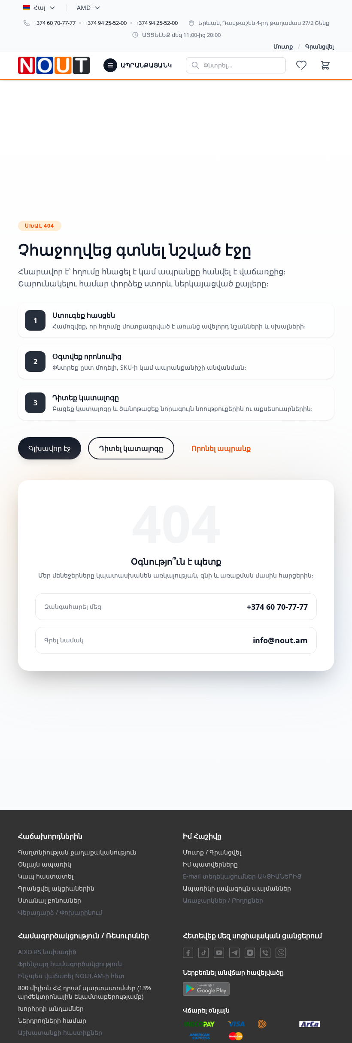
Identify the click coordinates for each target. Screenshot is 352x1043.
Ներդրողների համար (52, 1020)
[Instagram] (250, 953)
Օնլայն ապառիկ (44, 864)
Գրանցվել (319, 46)
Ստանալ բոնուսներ (49, 900)
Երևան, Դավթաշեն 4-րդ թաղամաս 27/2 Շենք (263, 23)
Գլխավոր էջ (49, 448)
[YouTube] (219, 953)
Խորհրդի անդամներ (51, 1008)
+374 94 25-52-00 (106, 23)
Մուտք (283, 46)
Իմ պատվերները (210, 864)
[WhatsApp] (281, 953)
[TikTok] (203, 953)
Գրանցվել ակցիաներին (56, 888)
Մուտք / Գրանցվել (212, 852)
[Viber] (265, 953)
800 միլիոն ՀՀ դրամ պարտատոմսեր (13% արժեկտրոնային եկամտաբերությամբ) (84, 992)
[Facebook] (188, 953)
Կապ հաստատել (45, 876)
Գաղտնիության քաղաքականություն (77, 852)
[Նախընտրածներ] (301, 65)
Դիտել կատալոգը (131, 448)
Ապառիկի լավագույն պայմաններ (237, 888)
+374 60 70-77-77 (54, 23)
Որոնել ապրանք (221, 448)
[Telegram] (234, 953)
